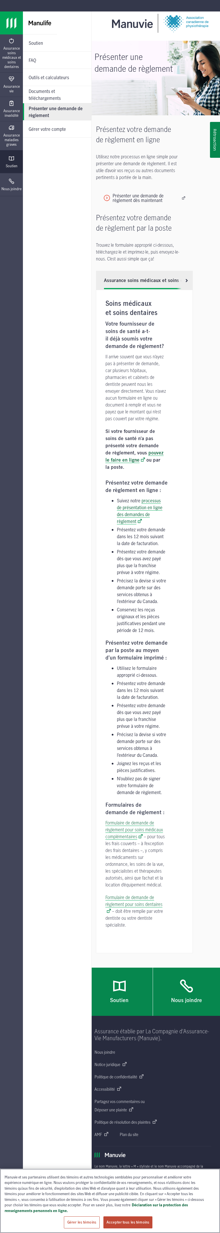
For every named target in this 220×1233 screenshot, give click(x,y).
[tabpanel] (144, 621)
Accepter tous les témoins (128, 1222)
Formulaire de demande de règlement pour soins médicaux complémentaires (134, 830)
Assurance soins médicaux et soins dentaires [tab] (152, 280)
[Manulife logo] (11, 22)
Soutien (11, 165)
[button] (184, 280)
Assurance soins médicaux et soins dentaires (11, 57)
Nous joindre (11, 188)
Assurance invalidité (11, 113)
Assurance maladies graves (11, 140)
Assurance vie (11, 89)
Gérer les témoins (81, 1222)
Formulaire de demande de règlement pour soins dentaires (133, 900)
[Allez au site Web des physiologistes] (185, 23)
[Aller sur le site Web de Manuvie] (133, 23)
